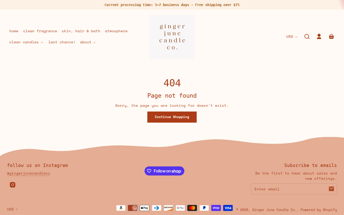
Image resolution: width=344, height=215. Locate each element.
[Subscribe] (331, 188)
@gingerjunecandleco (28, 173)
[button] (307, 36)
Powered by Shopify (319, 209)
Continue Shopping (172, 117)
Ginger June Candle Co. (274, 209)
